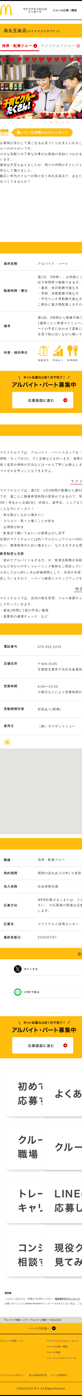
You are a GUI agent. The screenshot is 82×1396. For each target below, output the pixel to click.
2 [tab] (51, 123)
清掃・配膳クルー (17, 46)
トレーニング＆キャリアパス (61, 1358)
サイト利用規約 (59, 1375)
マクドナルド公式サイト (12, 1375)
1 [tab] (45, 123)
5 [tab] (68, 123)
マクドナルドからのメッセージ (35, 10)
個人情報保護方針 (38, 1375)
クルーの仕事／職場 (65, 10)
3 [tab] (57, 123)
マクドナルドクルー (58, 46)
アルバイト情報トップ (11, 1341)
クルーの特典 (53, 1352)
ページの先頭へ (39, 1328)
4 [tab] (62, 123)
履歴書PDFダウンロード (67, 1298)
